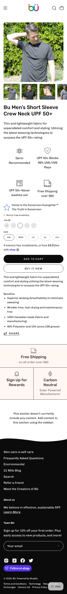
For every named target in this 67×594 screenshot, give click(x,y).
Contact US (24, 587)
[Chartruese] (27, 225)
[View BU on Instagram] (6, 560)
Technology (35, 583)
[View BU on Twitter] (31, 560)
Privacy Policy (39, 587)
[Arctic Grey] (33, 225)
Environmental (14, 464)
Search (9, 476)
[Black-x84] (13, 225)
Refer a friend (14, 482)
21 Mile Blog (12, 470)
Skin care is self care (19, 452)
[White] (20, 225)
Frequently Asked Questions (24, 458)
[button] (53, 8)
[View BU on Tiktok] (14, 560)
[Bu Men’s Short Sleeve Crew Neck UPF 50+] (12, 92)
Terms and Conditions (15, 583)
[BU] (33, 8)
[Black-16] (6, 225)
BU (14, 578)
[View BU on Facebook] (22, 560)
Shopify (34, 578)
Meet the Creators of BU (21, 489)
